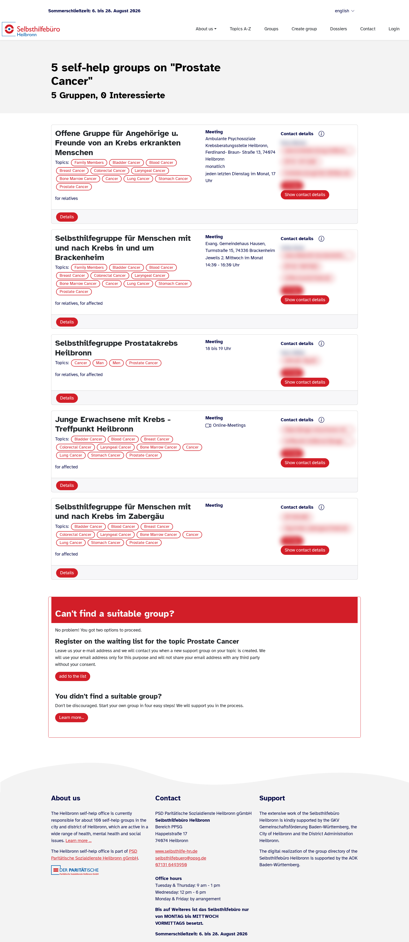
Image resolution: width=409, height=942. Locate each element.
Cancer (112, 178)
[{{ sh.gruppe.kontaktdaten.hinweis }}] (321, 134)
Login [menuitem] (394, 29)
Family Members (89, 162)
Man (100, 362)
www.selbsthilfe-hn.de (176, 851)
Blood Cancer (161, 162)
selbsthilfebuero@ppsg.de (180, 858)
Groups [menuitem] (271, 29)
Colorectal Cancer (110, 170)
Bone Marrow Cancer (78, 178)
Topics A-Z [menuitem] (240, 29)
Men (116, 362)
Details (67, 217)
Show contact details (305, 194)
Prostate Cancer (74, 186)
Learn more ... (79, 840)
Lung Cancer (138, 178)
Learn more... (71, 717)
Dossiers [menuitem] (338, 29)
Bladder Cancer (126, 162)
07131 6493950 (171, 865)
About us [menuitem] (204, 29)
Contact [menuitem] (367, 29)
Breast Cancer (72, 170)
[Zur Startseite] (31, 29)
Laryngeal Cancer (150, 170)
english (342, 11)
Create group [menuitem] (304, 29)
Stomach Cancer (173, 178)
